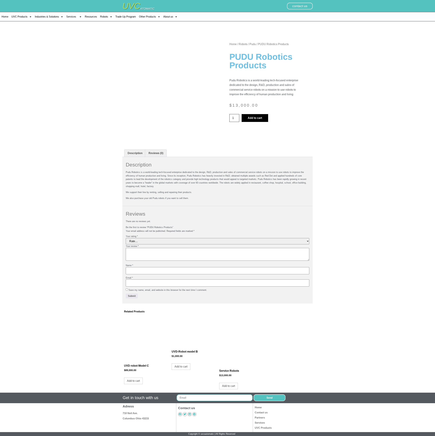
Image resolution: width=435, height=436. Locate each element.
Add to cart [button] (133, 380)
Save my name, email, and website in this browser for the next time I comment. (168, 290)
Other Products (147, 16)
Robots (104, 16)
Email (129, 278)
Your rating (132, 236)
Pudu (252, 44)
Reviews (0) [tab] (156, 153)
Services (71, 16)
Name (129, 265)
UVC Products (19, 16)
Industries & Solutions (47, 16)
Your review (132, 246)
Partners (260, 417)
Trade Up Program (125, 16)
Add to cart (255, 117)
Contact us (261, 412)
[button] (217, 185)
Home (5, 16)
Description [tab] (135, 153)
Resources (91, 16)
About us (168, 16)
